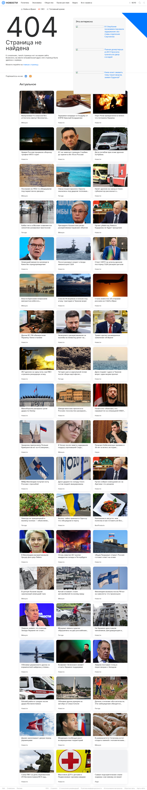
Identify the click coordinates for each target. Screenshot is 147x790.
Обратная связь (129, 788)
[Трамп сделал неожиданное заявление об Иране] (110, 327)
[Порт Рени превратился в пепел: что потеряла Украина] (110, 108)
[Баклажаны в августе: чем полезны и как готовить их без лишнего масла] (110, 510)
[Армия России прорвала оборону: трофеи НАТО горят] (37, 144)
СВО (42, 9)
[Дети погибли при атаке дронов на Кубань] (110, 144)
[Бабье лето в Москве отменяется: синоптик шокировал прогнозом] (37, 218)
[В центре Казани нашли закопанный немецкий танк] (37, 584)
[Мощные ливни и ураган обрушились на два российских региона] (73, 620)
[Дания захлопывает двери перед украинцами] (37, 730)
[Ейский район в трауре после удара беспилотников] (37, 694)
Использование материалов (113, 788)
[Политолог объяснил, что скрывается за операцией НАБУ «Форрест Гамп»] (110, 401)
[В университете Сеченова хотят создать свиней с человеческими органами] (110, 730)
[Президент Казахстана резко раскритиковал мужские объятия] (73, 218)
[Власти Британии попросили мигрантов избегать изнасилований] (37, 291)
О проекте (54, 788)
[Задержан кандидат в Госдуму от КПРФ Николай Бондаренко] (73, 108)
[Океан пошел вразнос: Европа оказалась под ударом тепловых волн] (73, 181)
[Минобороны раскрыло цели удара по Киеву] (37, 401)
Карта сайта (141, 788)
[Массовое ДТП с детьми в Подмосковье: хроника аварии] (73, 767)
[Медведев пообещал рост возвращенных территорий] (73, 730)
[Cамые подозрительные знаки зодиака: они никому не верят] (110, 767)
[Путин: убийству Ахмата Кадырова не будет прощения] (110, 218)
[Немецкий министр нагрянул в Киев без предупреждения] (37, 254)
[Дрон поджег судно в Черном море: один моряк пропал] (110, 364)
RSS (47, 788)
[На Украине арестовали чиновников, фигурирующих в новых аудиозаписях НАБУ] (110, 620)
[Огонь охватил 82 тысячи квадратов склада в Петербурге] (73, 547)
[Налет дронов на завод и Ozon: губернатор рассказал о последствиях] (110, 181)
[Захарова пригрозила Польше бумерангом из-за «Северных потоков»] (37, 437)
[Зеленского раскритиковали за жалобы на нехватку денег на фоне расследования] (73, 327)
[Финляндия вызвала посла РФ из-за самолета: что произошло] (110, 584)
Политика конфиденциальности (91, 788)
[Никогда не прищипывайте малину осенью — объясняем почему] (37, 510)
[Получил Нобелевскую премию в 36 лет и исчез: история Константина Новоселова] (110, 437)
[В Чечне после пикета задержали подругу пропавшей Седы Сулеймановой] (73, 437)
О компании (11, 788)
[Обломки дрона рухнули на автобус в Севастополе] (73, 694)
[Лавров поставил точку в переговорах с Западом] (110, 657)
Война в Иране (29, 9)
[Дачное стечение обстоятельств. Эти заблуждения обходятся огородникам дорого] (110, 694)
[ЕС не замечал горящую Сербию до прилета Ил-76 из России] (73, 144)
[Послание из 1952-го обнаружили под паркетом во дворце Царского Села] (37, 181)
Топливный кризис (57, 9)
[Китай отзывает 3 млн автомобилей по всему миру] (73, 584)
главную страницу (30, 64)
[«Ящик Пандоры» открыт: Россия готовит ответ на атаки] (110, 547)
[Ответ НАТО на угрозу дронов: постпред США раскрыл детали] (110, 254)
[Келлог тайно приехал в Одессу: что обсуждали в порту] (73, 510)
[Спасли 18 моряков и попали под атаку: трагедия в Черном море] (73, 291)
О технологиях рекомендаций (69, 788)
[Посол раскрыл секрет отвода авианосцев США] (73, 254)
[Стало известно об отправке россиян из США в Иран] (110, 291)
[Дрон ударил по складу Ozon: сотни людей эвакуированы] (73, 474)
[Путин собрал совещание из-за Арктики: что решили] (110, 474)
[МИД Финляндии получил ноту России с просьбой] (37, 474)
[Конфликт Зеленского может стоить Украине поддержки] (73, 657)
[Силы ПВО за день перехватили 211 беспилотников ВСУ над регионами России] (37, 767)
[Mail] (3, 2)
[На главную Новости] (11, 2)
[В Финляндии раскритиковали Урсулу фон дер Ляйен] (37, 547)
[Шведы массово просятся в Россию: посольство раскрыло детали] (73, 401)
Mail (3, 788)
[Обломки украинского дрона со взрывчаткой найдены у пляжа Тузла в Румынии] (37, 657)
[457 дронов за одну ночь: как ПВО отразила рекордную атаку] (37, 364)
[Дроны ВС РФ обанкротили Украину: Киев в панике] (37, 327)
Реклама (19, 788)
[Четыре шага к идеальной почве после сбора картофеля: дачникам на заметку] (73, 364)
